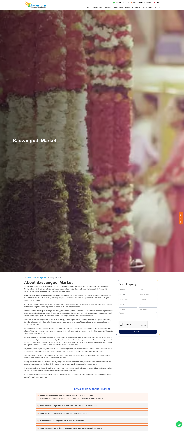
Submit (136, 332)
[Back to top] (176, 429)
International (97, 7)
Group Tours (118, 7)
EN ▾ (157, 2)
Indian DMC (139, 7)
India (88, 7)
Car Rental (129, 7)
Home (29, 278)
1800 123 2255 (142, 3)
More (157, 7)
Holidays (108, 7)
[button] (120, 294)
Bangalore (42, 278)
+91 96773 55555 (122, 3)
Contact (149, 7)
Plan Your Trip (181, 218)
